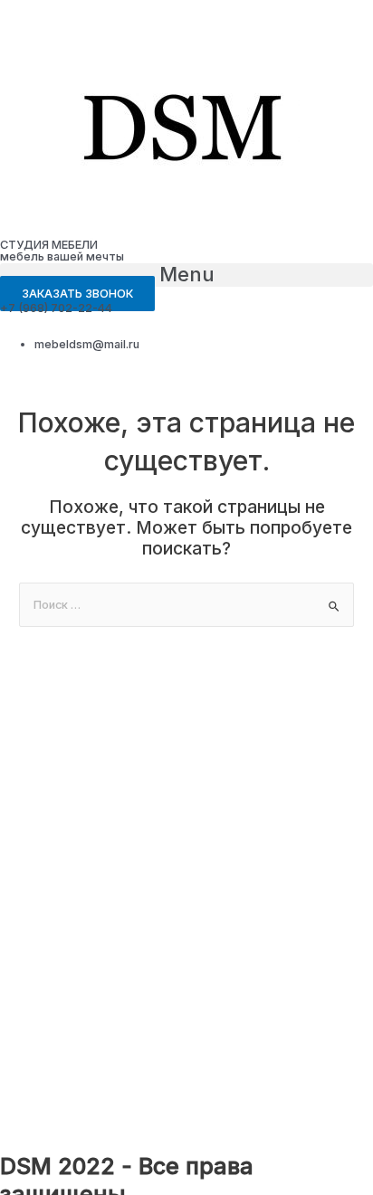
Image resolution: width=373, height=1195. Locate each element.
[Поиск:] (186, 605)
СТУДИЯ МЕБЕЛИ (49, 244)
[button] (186, 275)
